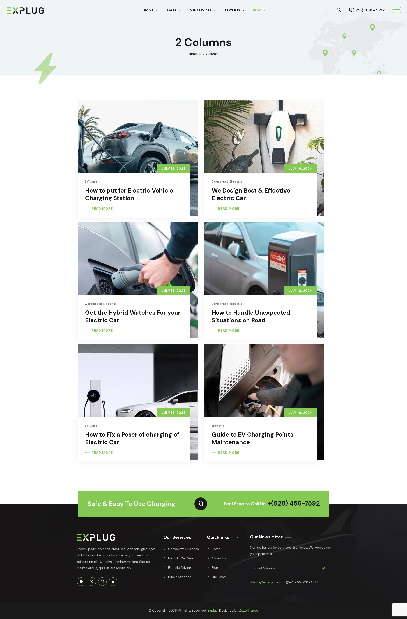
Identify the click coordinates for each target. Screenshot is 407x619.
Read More (102, 208)
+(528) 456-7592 (294, 503)
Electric (236, 181)
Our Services (200, 10)
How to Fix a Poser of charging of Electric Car (132, 438)
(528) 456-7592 (368, 10)
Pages (171, 10)
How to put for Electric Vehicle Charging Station (129, 194)
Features (232, 10)
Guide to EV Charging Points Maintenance (252, 438)
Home (148, 10)
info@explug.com (267, 582)
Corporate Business (183, 549)
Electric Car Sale (180, 558)
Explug (213, 610)
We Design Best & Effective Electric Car (251, 194)
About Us (219, 558)
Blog (257, 10)
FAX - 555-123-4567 (303, 582)
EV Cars (91, 181)
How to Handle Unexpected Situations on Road (251, 316)
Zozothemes (249, 610)
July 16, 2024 (174, 168)
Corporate (220, 181)
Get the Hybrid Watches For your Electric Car (133, 316)
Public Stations (179, 577)
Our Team (219, 577)
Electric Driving (179, 567)
